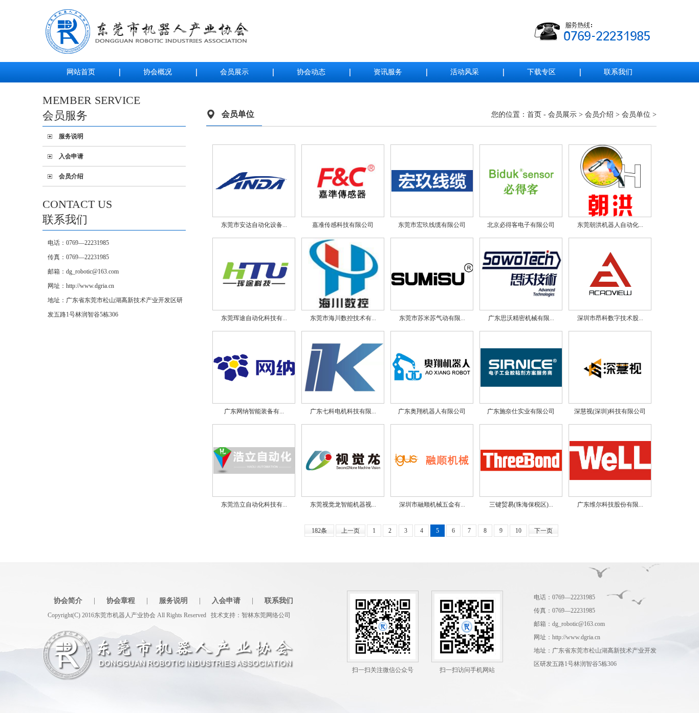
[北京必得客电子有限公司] (521, 180)
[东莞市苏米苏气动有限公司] (432, 273)
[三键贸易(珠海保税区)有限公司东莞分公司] (521, 460)
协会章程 (120, 600)
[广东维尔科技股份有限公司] (610, 460)
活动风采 (464, 72)
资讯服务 (388, 72)
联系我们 (618, 72)
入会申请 (71, 156)
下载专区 (541, 72)
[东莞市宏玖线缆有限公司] (432, 180)
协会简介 (68, 600)
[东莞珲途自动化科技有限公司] (254, 273)
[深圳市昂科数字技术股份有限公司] (610, 273)
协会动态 (311, 72)
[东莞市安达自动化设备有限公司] (254, 180)
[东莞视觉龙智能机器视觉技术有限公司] (343, 460)
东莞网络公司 (272, 615)
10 (518, 530)
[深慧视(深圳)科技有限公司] (610, 366)
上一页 (350, 530)
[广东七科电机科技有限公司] (343, 366)
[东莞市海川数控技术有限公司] (343, 273)
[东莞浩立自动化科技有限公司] (254, 460)
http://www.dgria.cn (90, 285)
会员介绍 (71, 176)
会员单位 (636, 114)
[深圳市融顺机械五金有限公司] (432, 460)
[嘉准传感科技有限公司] (343, 180)
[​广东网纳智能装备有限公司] (254, 366)
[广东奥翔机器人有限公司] (432, 366)
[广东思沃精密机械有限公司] (521, 273)
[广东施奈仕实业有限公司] (521, 366)
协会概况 (157, 72)
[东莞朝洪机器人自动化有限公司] (610, 180)
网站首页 (81, 72)
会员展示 (234, 72)
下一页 (543, 530)
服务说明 (71, 136)
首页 (534, 114)
